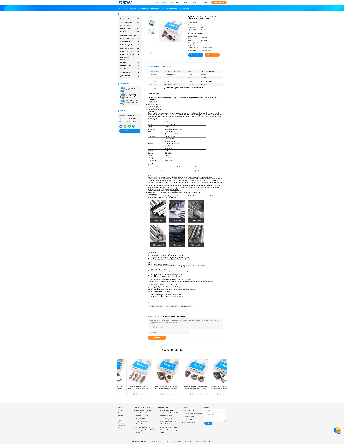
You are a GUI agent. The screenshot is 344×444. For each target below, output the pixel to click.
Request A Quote (219, 2)
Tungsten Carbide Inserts (129, 19)
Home (120, 410)
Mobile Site (121, 425)
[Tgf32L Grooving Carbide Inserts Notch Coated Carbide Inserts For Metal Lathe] (171, 31)
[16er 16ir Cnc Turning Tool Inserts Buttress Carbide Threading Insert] (157, 371)
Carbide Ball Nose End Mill (129, 35)
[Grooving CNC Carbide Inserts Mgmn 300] (122, 102)
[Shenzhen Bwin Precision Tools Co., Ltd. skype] (133, 126)
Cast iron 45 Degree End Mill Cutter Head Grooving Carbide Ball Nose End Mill (168, 421)
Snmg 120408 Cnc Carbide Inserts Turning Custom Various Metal (143, 421)
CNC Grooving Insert (186, 306)
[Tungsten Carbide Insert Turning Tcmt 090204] (122, 96)
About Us (121, 418)
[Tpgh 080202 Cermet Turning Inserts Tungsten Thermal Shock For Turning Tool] (212, 371)
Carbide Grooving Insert (129, 54)
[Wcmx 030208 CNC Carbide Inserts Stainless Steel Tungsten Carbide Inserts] (130, 371)
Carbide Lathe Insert (129, 51)
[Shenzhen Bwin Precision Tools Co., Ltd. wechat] (129, 126)
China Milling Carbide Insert (139, 441)
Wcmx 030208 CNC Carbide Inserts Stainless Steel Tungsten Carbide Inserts (130, 388)
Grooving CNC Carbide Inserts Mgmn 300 (132, 101)
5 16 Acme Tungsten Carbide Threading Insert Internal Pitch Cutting (145, 430)
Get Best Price (195, 55)
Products (121, 413)
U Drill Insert (129, 62)
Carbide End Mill (129, 28)
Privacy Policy (122, 428)
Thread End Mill (129, 69)
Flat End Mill (129, 32)
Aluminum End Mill (129, 41)
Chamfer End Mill (129, 72)
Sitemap (120, 423)
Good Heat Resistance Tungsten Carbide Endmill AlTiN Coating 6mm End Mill (168, 413)
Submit (157, 338)
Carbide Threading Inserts (129, 58)
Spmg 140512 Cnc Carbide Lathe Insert (132, 89)
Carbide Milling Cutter (129, 45)
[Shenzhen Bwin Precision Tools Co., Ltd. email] (120, 126)
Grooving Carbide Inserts (156, 306)
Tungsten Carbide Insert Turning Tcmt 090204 (132, 96)
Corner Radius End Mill (129, 38)
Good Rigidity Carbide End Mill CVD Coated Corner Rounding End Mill (168, 430)
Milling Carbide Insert (129, 48)
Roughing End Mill (129, 65)
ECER (210, 441)
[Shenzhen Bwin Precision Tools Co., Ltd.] (125, 3)
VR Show (120, 415)
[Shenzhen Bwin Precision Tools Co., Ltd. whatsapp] (125, 126)
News (119, 420)
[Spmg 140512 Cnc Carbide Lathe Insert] (122, 90)
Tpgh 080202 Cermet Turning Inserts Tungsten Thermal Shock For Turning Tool (211, 388)
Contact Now (130, 131)
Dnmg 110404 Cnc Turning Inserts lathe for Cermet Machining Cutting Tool (143, 413)
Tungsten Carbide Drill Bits (129, 76)
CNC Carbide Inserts (129, 25)
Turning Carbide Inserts (129, 22)
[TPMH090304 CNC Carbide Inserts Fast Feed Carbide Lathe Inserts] (185, 371)
